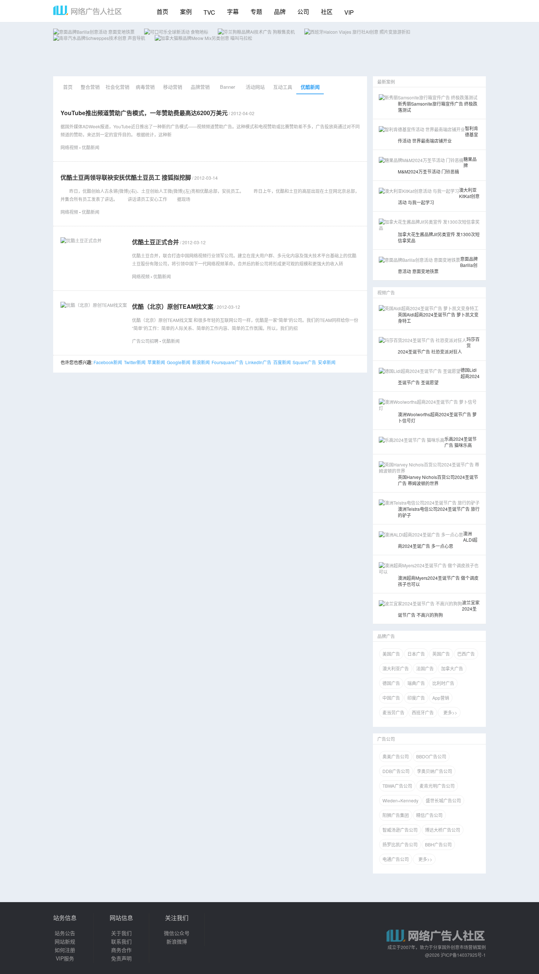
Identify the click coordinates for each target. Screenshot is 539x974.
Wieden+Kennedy (400, 800)
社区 (327, 11)
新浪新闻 (201, 362)
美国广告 (391, 654)
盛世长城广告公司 (443, 800)
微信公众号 (177, 933)
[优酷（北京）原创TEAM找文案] (93, 305)
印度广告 (416, 698)
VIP (349, 12)
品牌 (280, 11)
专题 (256, 11)
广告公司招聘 (145, 341)
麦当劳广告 (393, 712)
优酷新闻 (310, 86)
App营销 (440, 698)
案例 (186, 11)
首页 (162, 11)
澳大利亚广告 (395, 668)
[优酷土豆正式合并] (81, 240)
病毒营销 (145, 86)
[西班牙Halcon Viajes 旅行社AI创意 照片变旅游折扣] (357, 32)
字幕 (233, 11)
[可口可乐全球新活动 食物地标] (176, 32)
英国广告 (441, 654)
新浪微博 (176, 941)
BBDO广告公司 (431, 756)
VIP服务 (65, 958)
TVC (209, 12)
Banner (227, 86)
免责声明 (121, 958)
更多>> (449, 712)
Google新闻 (178, 362)
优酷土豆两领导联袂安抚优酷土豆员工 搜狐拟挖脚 (125, 177)
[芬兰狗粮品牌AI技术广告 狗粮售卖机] (256, 32)
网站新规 (65, 941)
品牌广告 (386, 636)
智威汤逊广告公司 (400, 830)
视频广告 (386, 292)
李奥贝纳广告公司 (434, 771)
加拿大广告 (452, 668)
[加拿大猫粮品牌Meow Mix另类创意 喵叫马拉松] (203, 38)
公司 (303, 11)
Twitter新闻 (135, 362)
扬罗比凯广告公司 (400, 844)
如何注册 (65, 949)
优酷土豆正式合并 (155, 242)
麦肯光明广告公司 (437, 786)
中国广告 (391, 698)
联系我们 (121, 941)
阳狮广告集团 (395, 815)
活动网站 (255, 86)
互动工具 (282, 86)
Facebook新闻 (108, 362)
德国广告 (391, 683)
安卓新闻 (327, 362)
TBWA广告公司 (397, 786)
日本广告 (416, 654)
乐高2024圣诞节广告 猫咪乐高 (460, 442)
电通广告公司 (395, 859)
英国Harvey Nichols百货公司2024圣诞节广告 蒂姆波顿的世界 (438, 480)
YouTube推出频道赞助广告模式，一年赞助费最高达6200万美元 (144, 113)
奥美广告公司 (395, 756)
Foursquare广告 (227, 362)
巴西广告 (466, 654)
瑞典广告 (416, 683)
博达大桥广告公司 (442, 830)
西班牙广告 (423, 712)
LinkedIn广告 (258, 362)
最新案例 (386, 81)
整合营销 (90, 86)
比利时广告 (443, 683)
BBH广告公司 (438, 844)
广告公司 (386, 739)
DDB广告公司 (396, 771)
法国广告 (425, 668)
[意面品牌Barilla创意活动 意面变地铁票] (94, 32)
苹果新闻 (156, 362)
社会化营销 (117, 86)
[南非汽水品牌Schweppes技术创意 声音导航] (99, 38)
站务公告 (65, 933)
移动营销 (172, 86)
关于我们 (121, 933)
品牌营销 (200, 86)
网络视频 (69, 147)
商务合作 (121, 949)
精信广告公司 (429, 815)
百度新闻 (282, 362)
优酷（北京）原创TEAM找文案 (172, 306)
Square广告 (304, 362)
